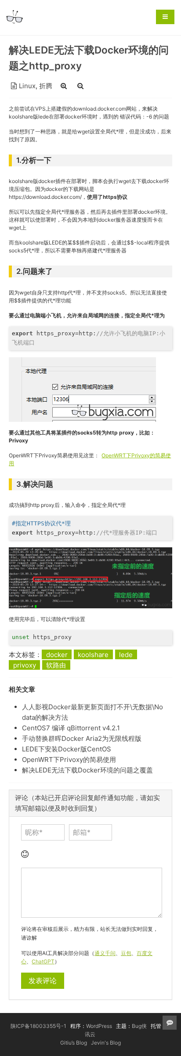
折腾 (45, 86)
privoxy (24, 665)
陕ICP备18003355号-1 (38, 1026)
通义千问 (105, 953)
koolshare (93, 654)
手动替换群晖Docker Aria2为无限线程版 (81, 738)
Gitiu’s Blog (73, 1042)
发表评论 (43, 980)
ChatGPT (43, 961)
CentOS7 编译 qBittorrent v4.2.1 (71, 728)
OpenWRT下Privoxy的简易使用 (69, 759)
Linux (27, 86)
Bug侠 (139, 1026)
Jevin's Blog (106, 1042)
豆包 (126, 953)
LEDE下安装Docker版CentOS (66, 749)
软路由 (56, 665)
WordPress (99, 1026)
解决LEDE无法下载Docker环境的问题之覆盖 (87, 770)
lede (126, 654)
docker (57, 654)
